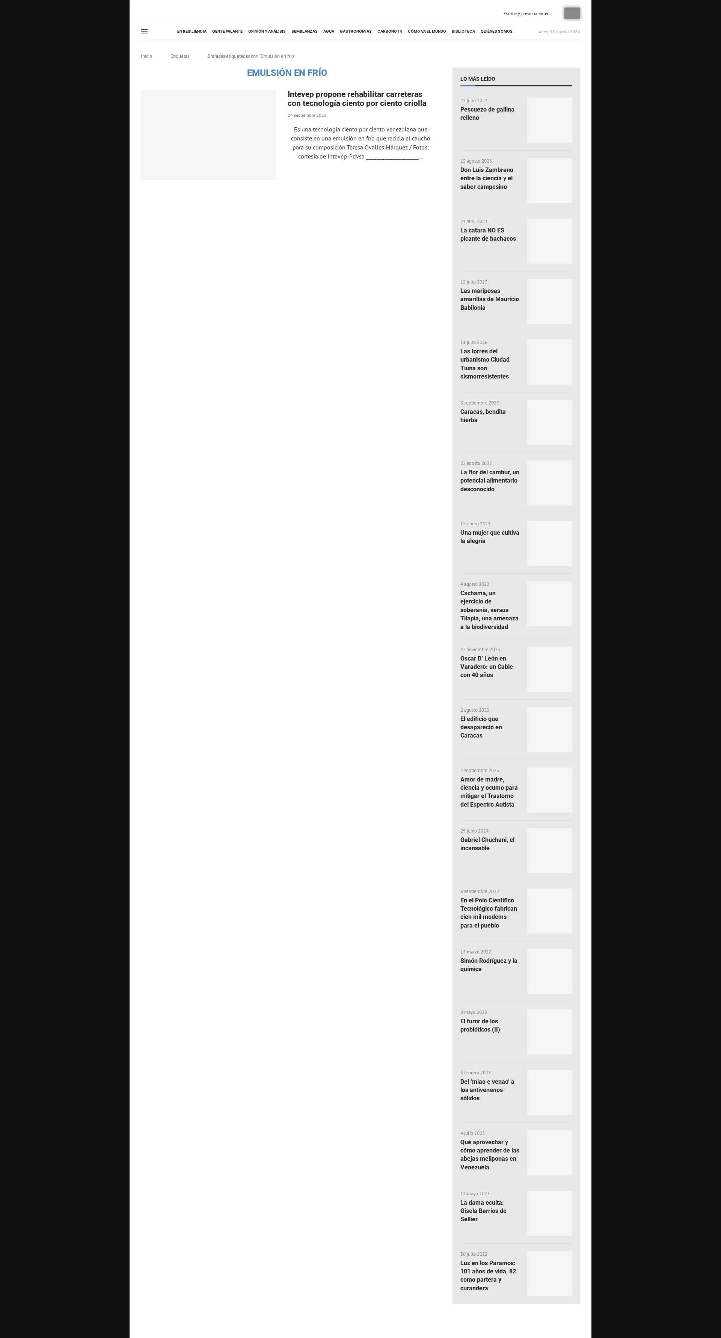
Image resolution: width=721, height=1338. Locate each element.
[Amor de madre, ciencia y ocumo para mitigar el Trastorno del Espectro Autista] (549, 790)
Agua (328, 31)
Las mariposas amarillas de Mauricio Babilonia (489, 299)
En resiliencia (192, 31)
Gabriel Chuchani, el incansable (487, 844)
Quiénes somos (497, 31)
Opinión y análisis (267, 31)
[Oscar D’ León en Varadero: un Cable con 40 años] (549, 669)
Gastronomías (356, 31)
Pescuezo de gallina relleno (487, 113)
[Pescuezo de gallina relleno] (549, 120)
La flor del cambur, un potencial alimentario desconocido (489, 481)
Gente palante (227, 31)
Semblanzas (304, 31)
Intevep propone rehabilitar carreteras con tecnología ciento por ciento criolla (357, 99)
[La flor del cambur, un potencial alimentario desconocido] (549, 482)
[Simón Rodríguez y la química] (549, 971)
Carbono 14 (389, 31)
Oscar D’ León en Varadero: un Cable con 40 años (486, 667)
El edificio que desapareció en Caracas (481, 727)
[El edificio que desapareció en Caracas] (549, 729)
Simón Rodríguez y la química (488, 965)
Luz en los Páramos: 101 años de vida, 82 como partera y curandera (488, 1276)
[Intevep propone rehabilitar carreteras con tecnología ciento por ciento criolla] (208, 135)
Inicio (146, 56)
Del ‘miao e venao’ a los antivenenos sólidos (487, 1090)
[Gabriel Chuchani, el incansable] (549, 850)
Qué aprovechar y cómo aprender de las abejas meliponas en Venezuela (489, 1155)
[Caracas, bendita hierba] (549, 422)
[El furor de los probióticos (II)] (549, 1031)
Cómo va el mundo (427, 31)
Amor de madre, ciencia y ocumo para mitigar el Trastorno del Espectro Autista (489, 792)
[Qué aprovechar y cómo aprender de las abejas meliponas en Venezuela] (549, 1152)
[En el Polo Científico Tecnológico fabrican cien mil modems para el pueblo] (549, 911)
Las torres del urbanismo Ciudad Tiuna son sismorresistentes (485, 364)
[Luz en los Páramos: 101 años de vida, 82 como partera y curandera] (549, 1273)
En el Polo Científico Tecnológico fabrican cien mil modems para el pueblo (488, 913)
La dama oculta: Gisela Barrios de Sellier (483, 1211)
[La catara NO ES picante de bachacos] (549, 241)
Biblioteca (463, 31)
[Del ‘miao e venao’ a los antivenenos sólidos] (549, 1092)
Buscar (572, 13)
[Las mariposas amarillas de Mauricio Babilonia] (549, 301)
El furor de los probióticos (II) (480, 1025)
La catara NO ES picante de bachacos (488, 234)
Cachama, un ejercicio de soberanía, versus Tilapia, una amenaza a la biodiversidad (489, 610)
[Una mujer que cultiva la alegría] (549, 543)
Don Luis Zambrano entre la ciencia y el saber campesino (486, 178)
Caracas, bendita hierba (483, 416)
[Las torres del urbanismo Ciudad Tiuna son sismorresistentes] (549, 362)
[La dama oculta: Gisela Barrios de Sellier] (549, 1213)
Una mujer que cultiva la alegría (489, 537)
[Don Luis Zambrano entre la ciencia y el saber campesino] (549, 180)
